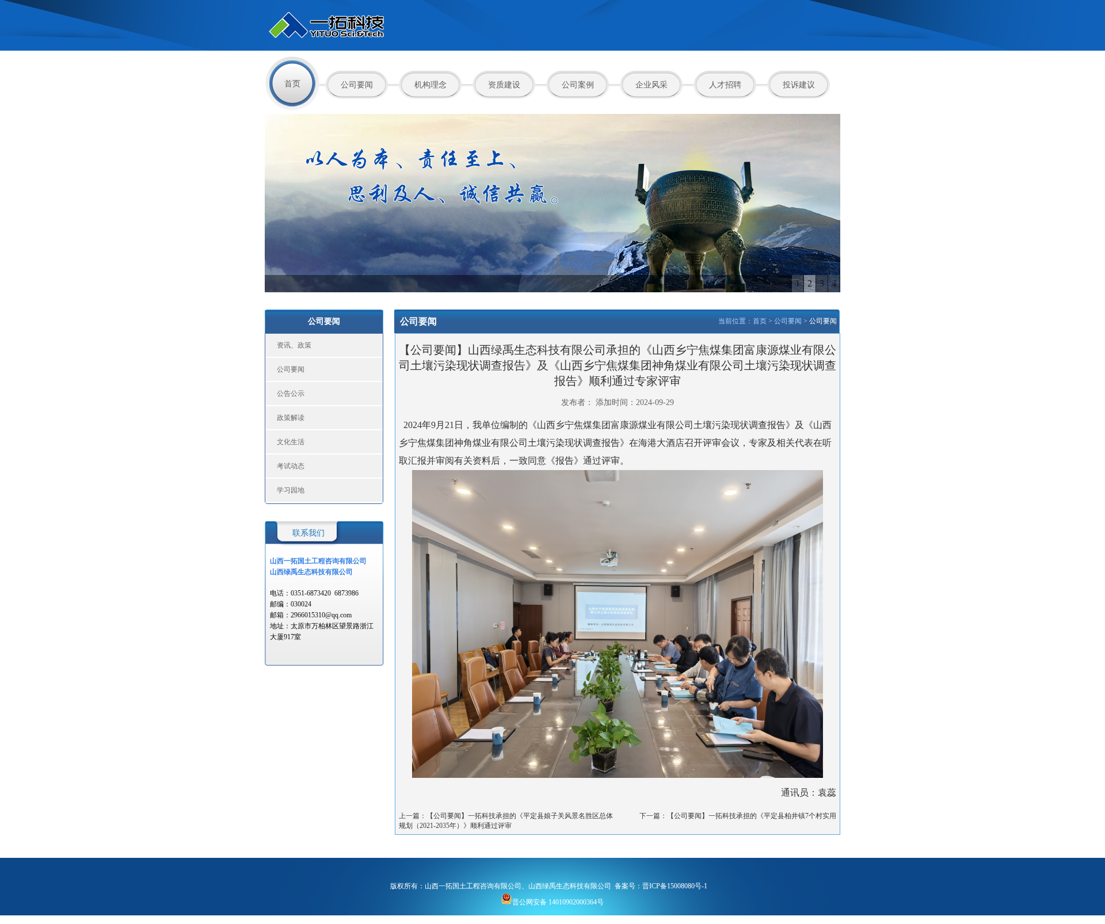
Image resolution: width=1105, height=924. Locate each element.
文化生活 (290, 442)
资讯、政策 (294, 345)
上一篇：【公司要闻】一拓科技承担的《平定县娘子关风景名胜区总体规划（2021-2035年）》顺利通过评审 (506, 821)
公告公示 (290, 394)
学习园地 (290, 490)
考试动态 (290, 466)
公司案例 (578, 85)
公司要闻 (357, 85)
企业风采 (651, 85)
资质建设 (504, 85)
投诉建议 (799, 85)
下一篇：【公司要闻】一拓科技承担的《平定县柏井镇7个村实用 (737, 816)
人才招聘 (725, 85)
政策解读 (290, 418)
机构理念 (430, 85)
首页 (292, 83)
